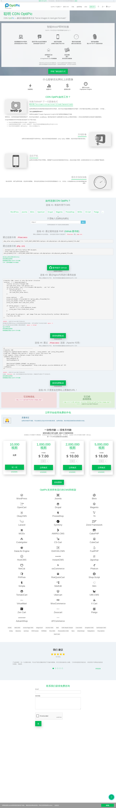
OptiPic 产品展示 (55, 7)
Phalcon (94, 568)
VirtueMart (22, 603)
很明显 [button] (107, 805)
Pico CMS (52, 631)
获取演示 (92, 7)
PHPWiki (44, 631)
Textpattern (90, 631)
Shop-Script (94, 577)
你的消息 (37, 696)
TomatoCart (21, 595)
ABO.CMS (17, 628)
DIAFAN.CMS (58, 551)
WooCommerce (58, 603)
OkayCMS (22, 516)
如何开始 (79, 7)
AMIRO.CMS (58, 533)
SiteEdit (58, 586)
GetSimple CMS (101, 628)
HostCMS (21, 560)
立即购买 (43, 467)
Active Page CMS (28, 628)
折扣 (86, 7)
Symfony (58, 525)
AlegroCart (39, 628)
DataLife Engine (21, 551)
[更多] (76, 1)
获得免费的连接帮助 (8, 258)
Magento (59, 212)
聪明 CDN (66, 7)
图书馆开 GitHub (59, 267)
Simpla (21, 586)
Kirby (11, 631)
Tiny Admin (101, 631)
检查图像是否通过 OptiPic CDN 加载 (11, 260)
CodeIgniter (21, 542)
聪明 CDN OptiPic (43, 1)
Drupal (50, 212)
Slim (94, 586)
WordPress (14, 212)
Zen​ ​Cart (22, 612)
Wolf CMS (57, 634)
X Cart (94, 603)
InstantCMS (58, 560)
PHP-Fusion (35, 631)
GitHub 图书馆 (72, 231)
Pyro (73, 631)
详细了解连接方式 (58, 71)
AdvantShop (22, 621)
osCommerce (58, 568)
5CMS (9, 628)
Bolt (57, 628)
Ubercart (58, 595)
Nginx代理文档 (6, 327)
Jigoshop (94, 560)
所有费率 (58, 482)
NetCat (21, 568)
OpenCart (41, 212)
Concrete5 (79, 628)
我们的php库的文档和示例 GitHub (11, 257)
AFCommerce (58, 621)
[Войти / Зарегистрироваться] (102, 6)
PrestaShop (70, 212)
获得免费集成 (58, 335)
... (102, 212)
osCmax (26, 631)
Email (37, 689)
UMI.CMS (94, 595)
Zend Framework (94, 525)
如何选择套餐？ (14, 471)
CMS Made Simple (67, 628)
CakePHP (94, 533)
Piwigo (96, 212)
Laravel (21, 525)
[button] (2, 1)
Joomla (24, 212)
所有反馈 (98, 668)
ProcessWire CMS (63, 631)
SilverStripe (80, 631)
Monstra (18, 631)
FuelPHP (94, 551)
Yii (94, 516)
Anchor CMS (49, 628)
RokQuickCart (58, 577)
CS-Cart (88, 212)
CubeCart (94, 542)
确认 (83, 222)
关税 (73, 7)
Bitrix (32, 212)
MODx (79, 212)
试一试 (14, 467)
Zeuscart (58, 612)
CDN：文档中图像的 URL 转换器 (10, 262)
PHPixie (22, 577)
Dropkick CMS (89, 628)
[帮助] (98, 6)
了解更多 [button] (56, 805)
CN (108, 7)
